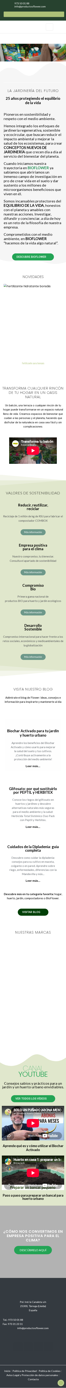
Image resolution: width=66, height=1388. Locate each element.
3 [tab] (16, 371)
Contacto (33, 1379)
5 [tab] (24, 371)
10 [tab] (42, 371)
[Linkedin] (38, 1346)
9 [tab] (38, 371)
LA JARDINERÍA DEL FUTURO (33, 90)
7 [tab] (31, 371)
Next (60, 53)
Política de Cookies (49, 1370)
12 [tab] (49, 371)
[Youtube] (28, 1346)
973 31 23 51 (15, 1323)
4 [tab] (20, 371)
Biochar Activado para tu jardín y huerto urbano (33, 733)
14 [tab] (57, 371)
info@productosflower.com (33, 1328)
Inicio (7, 1370)
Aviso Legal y (13, 1375)
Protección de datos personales (40, 1375)
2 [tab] (13, 371)
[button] (33, 256)
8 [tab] (35, 371)
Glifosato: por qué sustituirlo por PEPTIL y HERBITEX (33, 790)
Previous (5, 53)
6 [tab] (27, 371)
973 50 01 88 (15, 1319)
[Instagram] (18, 1346)
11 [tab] (46, 371)
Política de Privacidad (24, 1370)
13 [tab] (53, 371)
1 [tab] (9, 371)
